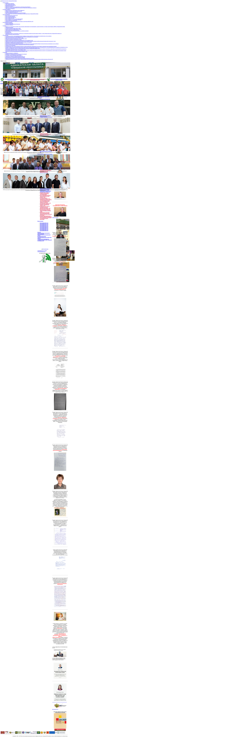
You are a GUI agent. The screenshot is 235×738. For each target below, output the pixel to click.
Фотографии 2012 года (44, 224)
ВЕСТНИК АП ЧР (55, 709)
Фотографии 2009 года (44, 227)
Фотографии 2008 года (44, 228)
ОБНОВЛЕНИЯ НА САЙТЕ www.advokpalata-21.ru (42, 251)
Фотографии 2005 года (44, 230)
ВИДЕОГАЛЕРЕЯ (55, 217)
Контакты (39, 232)
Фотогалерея (40, 221)
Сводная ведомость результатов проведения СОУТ (44, 233)
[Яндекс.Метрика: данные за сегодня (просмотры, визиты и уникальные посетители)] (45, 249)
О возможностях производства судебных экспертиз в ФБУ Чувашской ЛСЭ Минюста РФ (45, 240)
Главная (1, 81)
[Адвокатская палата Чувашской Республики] (8, 0)
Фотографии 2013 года (44, 223)
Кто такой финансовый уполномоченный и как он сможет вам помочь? (44, 237)
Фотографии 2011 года (44, 225)
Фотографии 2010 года (44, 226)
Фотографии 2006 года (44, 229)
